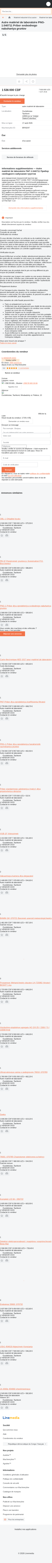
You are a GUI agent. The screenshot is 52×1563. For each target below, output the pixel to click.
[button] (48, 4)
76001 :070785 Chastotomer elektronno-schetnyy (22, 1157)
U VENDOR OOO (9, 358)
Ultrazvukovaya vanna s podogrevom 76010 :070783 (23, 1072)
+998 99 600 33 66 (30, 383)
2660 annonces (16, 363)
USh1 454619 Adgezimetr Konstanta (16, 1347)
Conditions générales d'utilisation (16, 1475)
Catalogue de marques (12, 1492)
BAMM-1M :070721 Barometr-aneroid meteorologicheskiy (26, 918)
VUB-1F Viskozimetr (9, 834)
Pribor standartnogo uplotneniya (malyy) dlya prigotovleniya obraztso (20, 790)
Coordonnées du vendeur (13, 1438)
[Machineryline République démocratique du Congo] (16, 4)
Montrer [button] (19, 383)
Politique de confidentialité (13, 1479)
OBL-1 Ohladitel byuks (10, 519)
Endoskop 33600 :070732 (11, 1304)
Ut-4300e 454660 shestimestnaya (15, 1389)
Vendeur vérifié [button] (11, 360)
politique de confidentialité (40, 473)
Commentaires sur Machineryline (16, 1487)
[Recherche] (48, 11)
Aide (4, 1434)
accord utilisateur (14, 476)
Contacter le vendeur (12, 101)
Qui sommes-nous (10, 1430)
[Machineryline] (9, 17)
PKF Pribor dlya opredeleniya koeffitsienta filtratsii (22, 702)
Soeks (3, 1114)
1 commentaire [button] (24, 368)
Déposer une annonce (12, 634)
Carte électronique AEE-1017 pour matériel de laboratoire (26, 659)
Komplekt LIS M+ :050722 (11, 1199)
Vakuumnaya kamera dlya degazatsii (16, 876)
